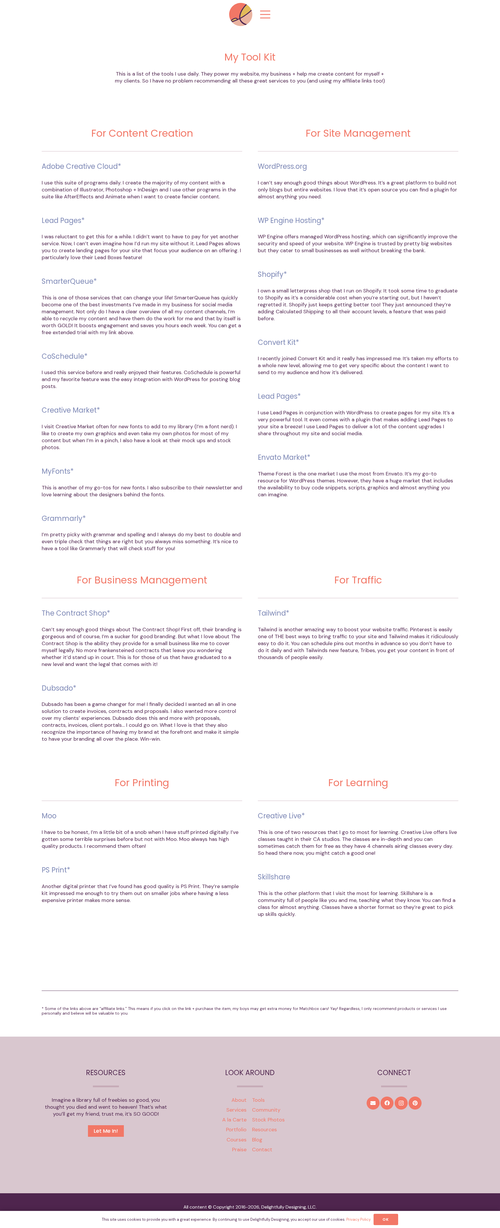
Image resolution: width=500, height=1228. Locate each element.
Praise (239, 1149)
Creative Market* (71, 410)
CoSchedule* (65, 356)
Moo (49, 816)
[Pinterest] (415, 1103)
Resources (264, 1129)
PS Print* (56, 870)
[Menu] (265, 14)
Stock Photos (268, 1119)
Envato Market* (284, 457)
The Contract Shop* (76, 613)
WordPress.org (282, 166)
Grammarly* (64, 518)
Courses (237, 1139)
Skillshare (274, 877)
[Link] (240, 14)
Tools (258, 1100)
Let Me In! (106, 1130)
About (239, 1100)
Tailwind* (273, 613)
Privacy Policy (358, 1219)
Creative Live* (281, 816)
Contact (262, 1149)
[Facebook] (387, 1103)
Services (236, 1109)
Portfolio (236, 1129)
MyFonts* (58, 471)
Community (266, 1109)
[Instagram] (401, 1103)
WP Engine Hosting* (291, 220)
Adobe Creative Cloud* (81, 166)
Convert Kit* (278, 342)
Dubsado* (59, 688)
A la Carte (234, 1119)
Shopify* (272, 274)
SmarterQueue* (69, 281)
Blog (257, 1139)
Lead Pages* (63, 220)
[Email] (373, 1103)
